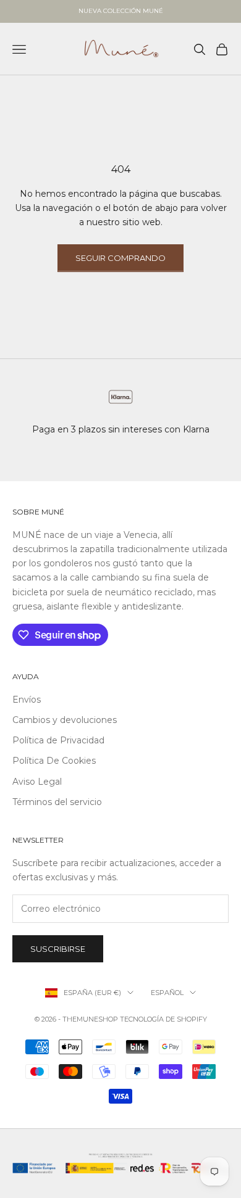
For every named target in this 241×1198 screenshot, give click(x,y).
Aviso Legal (37, 781)
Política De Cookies (54, 760)
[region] (120, 410)
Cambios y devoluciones (64, 719)
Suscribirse (57, 949)
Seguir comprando (120, 258)
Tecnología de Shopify (163, 1019)
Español (167, 992)
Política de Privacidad (58, 740)
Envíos (26, 699)
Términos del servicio (57, 802)
